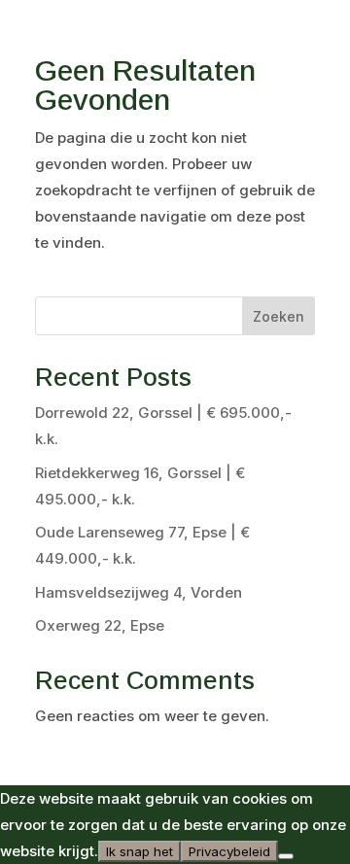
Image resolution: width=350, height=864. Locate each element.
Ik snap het (139, 851)
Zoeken (278, 316)
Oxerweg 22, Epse (99, 625)
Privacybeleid (229, 851)
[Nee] (286, 856)
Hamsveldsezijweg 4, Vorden (138, 592)
